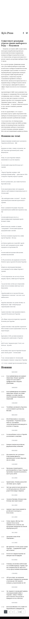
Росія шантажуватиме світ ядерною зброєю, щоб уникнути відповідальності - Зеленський (14, 191)
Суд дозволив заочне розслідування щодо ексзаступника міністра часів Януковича (12, 286)
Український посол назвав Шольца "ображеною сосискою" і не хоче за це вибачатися (13, 295)
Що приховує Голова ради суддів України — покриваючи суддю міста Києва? (17, 548)
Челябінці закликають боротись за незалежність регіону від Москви (16, 408)
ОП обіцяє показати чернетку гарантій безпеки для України (13, 320)
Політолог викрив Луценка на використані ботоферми (15, 554)
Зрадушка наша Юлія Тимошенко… (13, 537)
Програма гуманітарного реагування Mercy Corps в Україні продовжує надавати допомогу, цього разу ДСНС (16, 470)
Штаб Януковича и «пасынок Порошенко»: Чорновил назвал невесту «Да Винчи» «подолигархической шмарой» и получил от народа (16, 422)
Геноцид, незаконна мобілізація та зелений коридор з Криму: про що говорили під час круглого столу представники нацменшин (17, 566)
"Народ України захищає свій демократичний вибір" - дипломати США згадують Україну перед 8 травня (14, 174)
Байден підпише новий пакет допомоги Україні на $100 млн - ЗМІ (13, 142)
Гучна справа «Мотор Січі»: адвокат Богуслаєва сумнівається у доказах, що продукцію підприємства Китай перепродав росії (16, 524)
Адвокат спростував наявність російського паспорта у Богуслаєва (16, 511)
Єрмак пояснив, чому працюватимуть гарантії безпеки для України (13, 313)
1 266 (19, 612)
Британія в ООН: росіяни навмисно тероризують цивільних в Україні (12, 337)
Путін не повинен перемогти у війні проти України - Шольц (12, 237)
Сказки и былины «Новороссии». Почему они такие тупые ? (16, 500)
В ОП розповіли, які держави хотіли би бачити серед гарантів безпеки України (13, 261)
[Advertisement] (14, 15)
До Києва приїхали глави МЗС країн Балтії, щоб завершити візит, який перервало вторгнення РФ (12, 245)
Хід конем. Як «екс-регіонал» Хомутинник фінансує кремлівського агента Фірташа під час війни (16, 457)
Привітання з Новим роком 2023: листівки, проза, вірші (16, 482)
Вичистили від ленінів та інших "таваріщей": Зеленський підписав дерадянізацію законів (12, 228)
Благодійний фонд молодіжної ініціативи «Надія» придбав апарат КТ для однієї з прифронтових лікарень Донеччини (16, 379)
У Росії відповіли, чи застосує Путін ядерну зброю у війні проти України (12, 277)
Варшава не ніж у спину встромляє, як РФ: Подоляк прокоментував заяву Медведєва (13, 150)
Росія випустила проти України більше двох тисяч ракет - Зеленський (13, 351)
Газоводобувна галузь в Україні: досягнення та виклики (16, 435)
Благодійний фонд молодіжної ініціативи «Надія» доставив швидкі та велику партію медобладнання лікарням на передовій (16, 395)
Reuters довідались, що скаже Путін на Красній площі (13, 183)
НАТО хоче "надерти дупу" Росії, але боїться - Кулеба (12, 344)
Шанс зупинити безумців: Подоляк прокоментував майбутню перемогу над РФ (14, 210)
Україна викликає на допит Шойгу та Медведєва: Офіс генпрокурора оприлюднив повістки (13, 304)
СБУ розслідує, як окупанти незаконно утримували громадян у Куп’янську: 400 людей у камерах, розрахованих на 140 (17, 580)
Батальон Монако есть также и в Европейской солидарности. (16, 607)
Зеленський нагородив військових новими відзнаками (12, 253)
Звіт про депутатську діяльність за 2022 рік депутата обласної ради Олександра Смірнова (16, 489)
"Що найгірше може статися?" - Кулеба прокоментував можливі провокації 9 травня (13, 200)
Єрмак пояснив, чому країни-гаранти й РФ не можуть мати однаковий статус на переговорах (14, 328)
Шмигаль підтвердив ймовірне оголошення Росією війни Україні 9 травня (12, 269)
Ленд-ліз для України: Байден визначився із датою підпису (10, 159)
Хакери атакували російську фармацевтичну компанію (15, 445)
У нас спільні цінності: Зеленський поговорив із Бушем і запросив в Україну (14, 359)
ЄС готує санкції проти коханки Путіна (14, 363)
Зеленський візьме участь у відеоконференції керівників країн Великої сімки (12, 219)
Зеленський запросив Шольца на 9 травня (12, 166)
